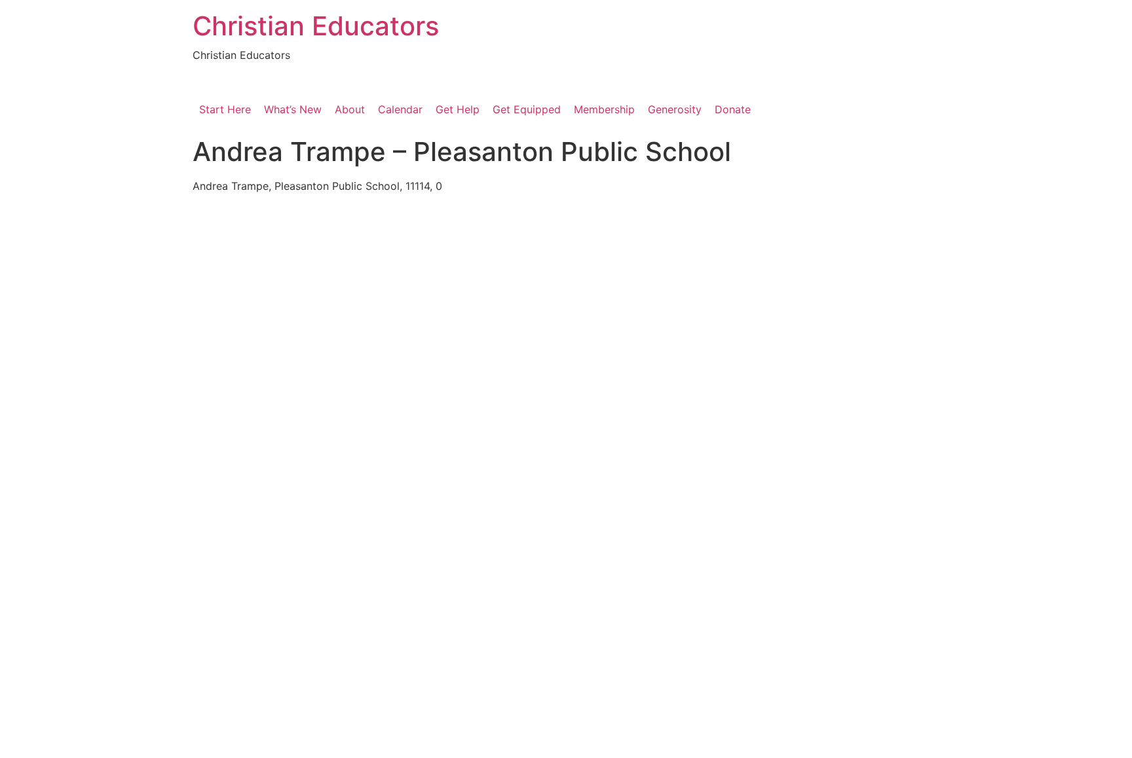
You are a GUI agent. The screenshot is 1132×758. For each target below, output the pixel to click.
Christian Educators (316, 26)
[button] (457, 109)
